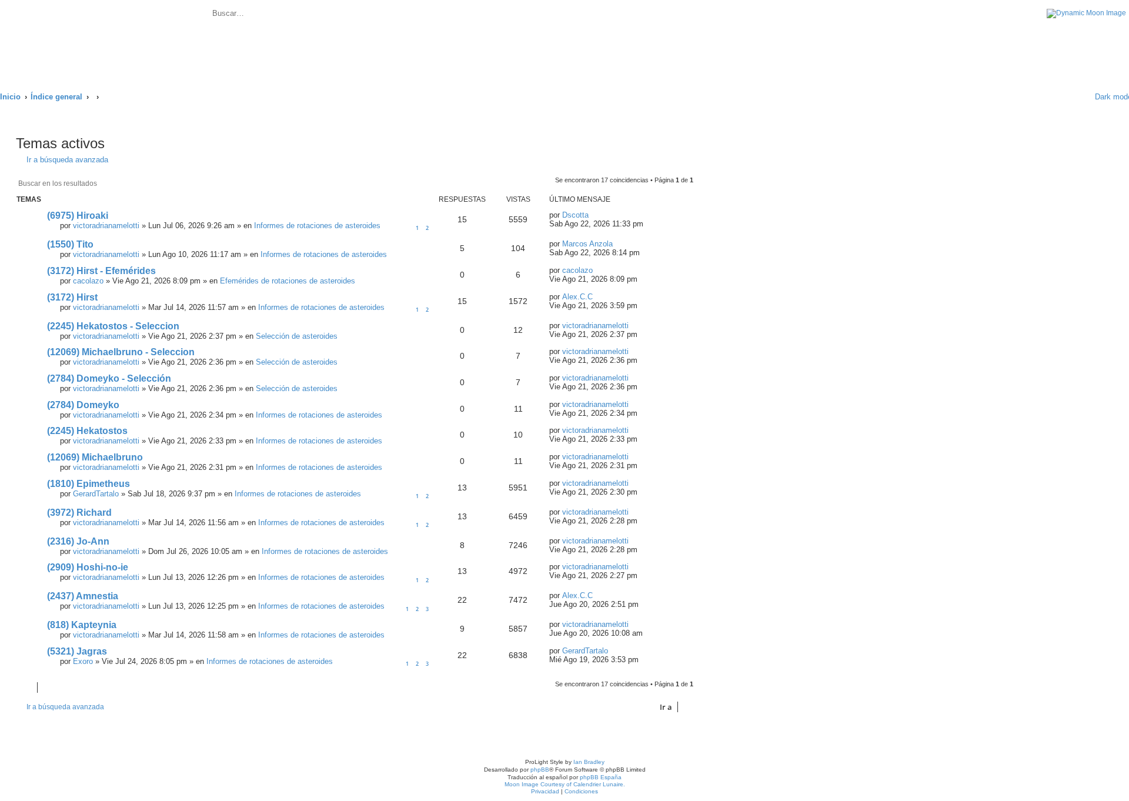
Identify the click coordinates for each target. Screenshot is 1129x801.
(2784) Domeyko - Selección (109, 378)
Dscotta (575, 215)
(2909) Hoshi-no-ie (87, 567)
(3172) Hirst (72, 297)
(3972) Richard (79, 513)
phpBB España (601, 777)
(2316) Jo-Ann (78, 541)
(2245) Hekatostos (87, 431)
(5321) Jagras (77, 651)
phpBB (539, 769)
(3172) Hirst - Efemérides (101, 271)
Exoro (83, 661)
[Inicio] (105, 39)
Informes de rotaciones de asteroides (317, 225)
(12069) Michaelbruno (95, 457)
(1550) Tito (70, 244)
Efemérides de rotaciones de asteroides (287, 280)
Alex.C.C (577, 296)
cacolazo (88, 280)
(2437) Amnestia (82, 596)
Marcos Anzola (587, 243)
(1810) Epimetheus (88, 484)
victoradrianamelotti (106, 225)
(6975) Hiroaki (77, 216)
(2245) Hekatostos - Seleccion (113, 326)
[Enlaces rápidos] (1070, 96)
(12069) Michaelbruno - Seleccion (121, 352)
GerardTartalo (96, 493)
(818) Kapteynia (81, 625)
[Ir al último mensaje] (595, 215)
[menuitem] (338, 15)
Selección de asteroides (297, 336)
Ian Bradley (588, 762)
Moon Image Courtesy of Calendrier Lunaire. (565, 784)
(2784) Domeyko (83, 405)
